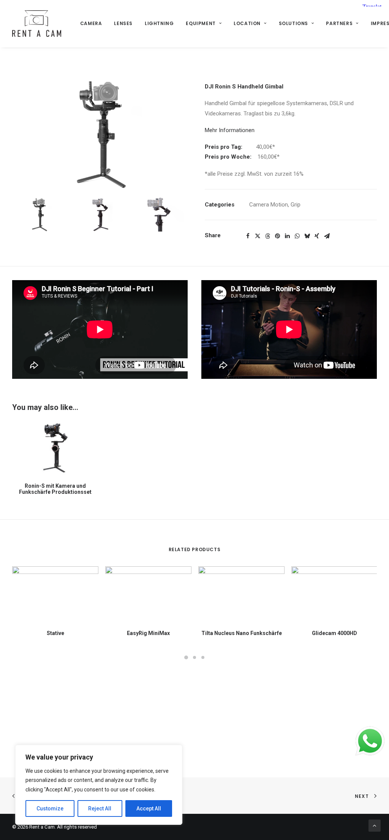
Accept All (148, 808)
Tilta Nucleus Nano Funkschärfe (241, 633)
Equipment (200, 23)
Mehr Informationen (230, 130)
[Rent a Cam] (36, 23)
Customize (49, 808)
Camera (91, 23)
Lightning (159, 23)
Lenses (123, 23)
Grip (295, 204)
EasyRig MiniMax (148, 633)
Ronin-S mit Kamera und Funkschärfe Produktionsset (55, 489)
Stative (55, 633)
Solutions (293, 23)
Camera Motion (268, 204)
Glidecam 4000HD (334, 633)
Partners (339, 23)
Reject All (99, 808)
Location (247, 23)
